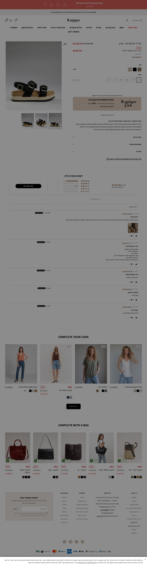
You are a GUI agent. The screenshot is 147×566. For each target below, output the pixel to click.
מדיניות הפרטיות (92, 563)
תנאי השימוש (82, 563)
